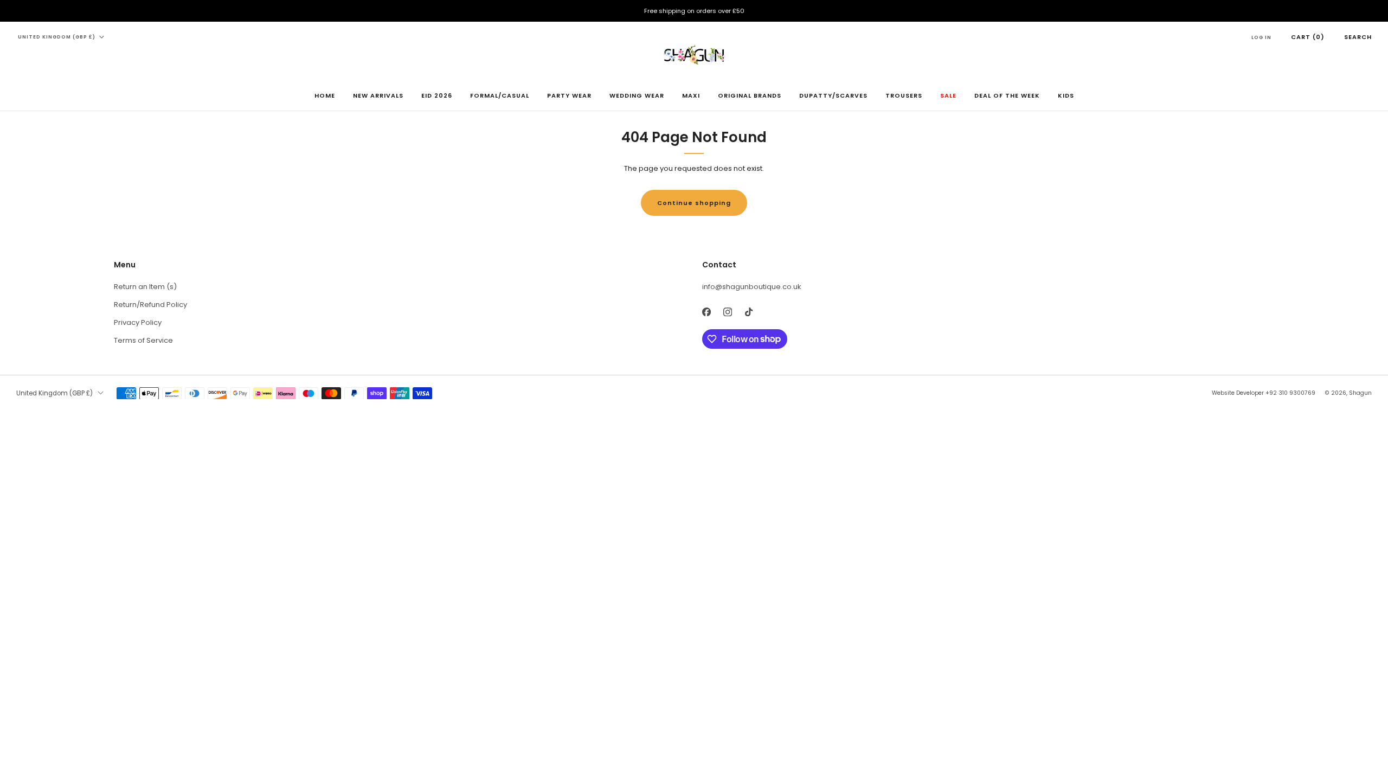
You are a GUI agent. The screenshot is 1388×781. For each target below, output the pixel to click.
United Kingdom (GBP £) (56, 37)
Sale (948, 95)
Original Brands (749, 95)
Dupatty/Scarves (833, 95)
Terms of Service (143, 340)
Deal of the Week (1007, 95)
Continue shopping (694, 203)
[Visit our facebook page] (706, 312)
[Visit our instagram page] (727, 312)
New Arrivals (378, 95)
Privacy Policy (138, 322)
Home (324, 95)
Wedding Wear (636, 95)
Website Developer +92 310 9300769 (1263, 393)
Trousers (903, 95)
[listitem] (694, 11)
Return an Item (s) (145, 286)
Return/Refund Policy (150, 304)
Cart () (1308, 37)
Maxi (691, 95)
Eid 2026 (436, 95)
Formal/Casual (499, 95)
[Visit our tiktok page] (748, 312)
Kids (1066, 95)
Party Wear (569, 95)
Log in (1261, 37)
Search (1358, 37)
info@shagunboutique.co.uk (751, 286)
